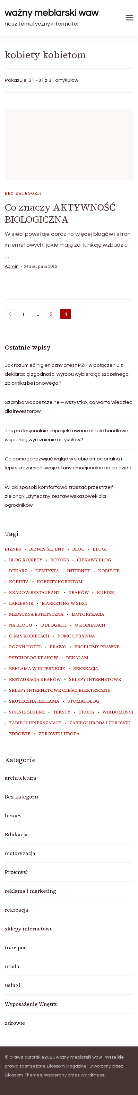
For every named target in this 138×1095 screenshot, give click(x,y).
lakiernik (21, 603)
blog (78, 549)
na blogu (20, 625)
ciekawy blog (94, 560)
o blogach (53, 625)
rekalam (77, 658)
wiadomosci (117, 712)
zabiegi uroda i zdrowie (99, 723)
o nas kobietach (29, 636)
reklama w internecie (37, 669)
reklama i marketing (30, 890)
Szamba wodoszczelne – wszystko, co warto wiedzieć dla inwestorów (68, 407)
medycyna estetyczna (36, 614)
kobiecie (109, 571)
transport (16, 947)
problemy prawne (97, 647)
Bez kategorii (23, 193)
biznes (13, 549)
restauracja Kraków (35, 679)
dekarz (18, 571)
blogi (100, 549)
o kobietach (90, 625)
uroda (86, 712)
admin (12, 266)
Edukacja (16, 834)
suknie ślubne (27, 712)
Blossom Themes (23, 1075)
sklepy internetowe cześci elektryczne (59, 690)
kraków (78, 592)
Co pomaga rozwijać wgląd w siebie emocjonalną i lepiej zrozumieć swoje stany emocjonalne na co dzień (68, 463)
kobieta (19, 582)
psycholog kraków (33, 658)
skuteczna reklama (34, 701)
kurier (105, 592)
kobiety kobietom (59, 582)
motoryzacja (88, 614)
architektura (20, 777)
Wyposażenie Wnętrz (31, 1003)
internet (78, 571)
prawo (58, 647)
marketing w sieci (65, 603)
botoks (59, 560)
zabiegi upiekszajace (35, 723)
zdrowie (19, 734)
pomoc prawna (76, 636)
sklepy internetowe (95, 679)
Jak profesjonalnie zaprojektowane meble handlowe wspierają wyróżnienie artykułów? (66, 435)
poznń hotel (25, 647)
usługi (13, 985)
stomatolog (83, 701)
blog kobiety (25, 560)
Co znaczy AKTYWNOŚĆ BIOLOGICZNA (60, 213)
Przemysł (16, 871)
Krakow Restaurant (34, 592)
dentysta (47, 571)
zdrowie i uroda (59, 734)
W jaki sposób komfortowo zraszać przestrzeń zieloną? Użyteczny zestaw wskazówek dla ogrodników (59, 496)
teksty (61, 712)
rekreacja (85, 669)
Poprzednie (9, 314)
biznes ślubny (46, 549)
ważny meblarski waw (52, 13)
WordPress (92, 1075)
